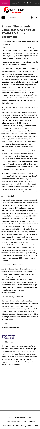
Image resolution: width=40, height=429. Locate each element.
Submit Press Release (12, 422)
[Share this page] (37, 17)
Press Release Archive (23, 417)
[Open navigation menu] (3, 17)
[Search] (27, 17)
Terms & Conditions (28, 422)
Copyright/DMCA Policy (10, 426)
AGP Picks (5, 3)
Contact (35, 426)
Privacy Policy (26, 426)
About (11, 417)
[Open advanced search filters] (32, 17)
